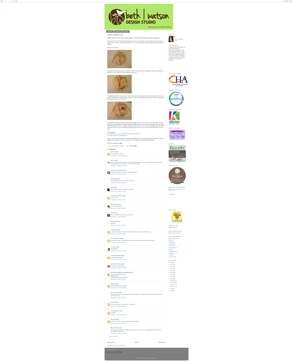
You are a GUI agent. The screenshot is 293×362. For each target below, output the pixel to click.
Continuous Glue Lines (145, 122)
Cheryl (112, 212)
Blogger (155, 358)
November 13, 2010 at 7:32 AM (118, 297)
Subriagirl (113, 283)
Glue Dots (171, 240)
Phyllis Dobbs (114, 204)
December (172, 280)
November (172, 282)
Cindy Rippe (114, 229)
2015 (171, 268)
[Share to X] (133, 146)
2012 (171, 274)
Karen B (113, 160)
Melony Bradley (115, 327)
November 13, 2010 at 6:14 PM (118, 314)
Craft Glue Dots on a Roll (143, 125)
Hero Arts (171, 249)
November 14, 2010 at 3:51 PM (118, 323)
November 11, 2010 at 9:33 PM (118, 250)
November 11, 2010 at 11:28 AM (118, 174)
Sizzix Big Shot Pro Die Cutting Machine (117, 135)
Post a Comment (113, 336)
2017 (171, 264)
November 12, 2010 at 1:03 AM (118, 279)
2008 (171, 290)
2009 (171, 288)
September (172, 286)
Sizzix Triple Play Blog (124, 140)
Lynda (112, 187)
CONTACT (118, 31)
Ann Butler (113, 247)
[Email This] (130, 146)
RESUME (110, 31)
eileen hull (113, 319)
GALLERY (125, 31)
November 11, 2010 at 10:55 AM (118, 165)
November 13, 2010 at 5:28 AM (118, 287)
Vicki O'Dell (171, 245)
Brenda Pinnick (115, 292)
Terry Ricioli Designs (116, 264)
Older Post (161, 342)
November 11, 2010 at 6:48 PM (118, 233)
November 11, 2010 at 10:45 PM (118, 267)
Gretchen (113, 302)
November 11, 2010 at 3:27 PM (118, 216)
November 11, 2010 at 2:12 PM (118, 208)
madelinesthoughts (116, 255)
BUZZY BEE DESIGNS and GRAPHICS (120, 272)
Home (137, 342)
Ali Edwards (171, 253)
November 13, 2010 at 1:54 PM (118, 306)
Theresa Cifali (172, 244)
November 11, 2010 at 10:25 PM (118, 259)
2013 (171, 272)
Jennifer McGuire (173, 247)
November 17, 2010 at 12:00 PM (118, 333)
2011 (171, 276)
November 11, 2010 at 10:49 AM (118, 155)
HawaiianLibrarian (115, 238)
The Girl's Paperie (122, 99)
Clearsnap (141, 127)
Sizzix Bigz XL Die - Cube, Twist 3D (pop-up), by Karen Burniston (123, 133)
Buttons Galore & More (174, 238)
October (172, 284)
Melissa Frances (117, 127)
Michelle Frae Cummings (117, 170)
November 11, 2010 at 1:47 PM (118, 199)
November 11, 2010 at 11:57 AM (118, 182)
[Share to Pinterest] (136, 146)
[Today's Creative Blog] (174, 233)
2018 (171, 262)
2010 (171, 278)
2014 (171, 270)
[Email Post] (127, 145)
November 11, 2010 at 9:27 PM (118, 242)
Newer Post (111, 342)
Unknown (113, 151)
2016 (171, 266)
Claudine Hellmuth (173, 251)
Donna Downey (172, 256)
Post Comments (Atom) (119, 345)
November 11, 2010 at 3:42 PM (118, 225)
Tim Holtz (171, 255)
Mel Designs (172, 242)
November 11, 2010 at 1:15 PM (118, 191)
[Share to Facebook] (134, 146)
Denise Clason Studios (117, 195)
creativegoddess (115, 310)
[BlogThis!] (131, 146)
